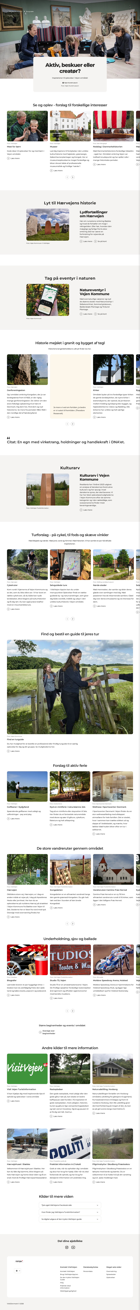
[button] (27, 151)
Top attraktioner (17, 11)
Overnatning (111, 1271)
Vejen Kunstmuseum (71, 83)
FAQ (62, 1283)
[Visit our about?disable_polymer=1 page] (73, 1247)
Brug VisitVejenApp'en (69, 1274)
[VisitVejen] (19, 1261)
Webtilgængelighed (68, 1291)
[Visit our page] (67, 1247)
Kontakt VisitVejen (67, 1271)
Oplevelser (110, 1277)
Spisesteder (111, 1274)
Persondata (87, 1271)
